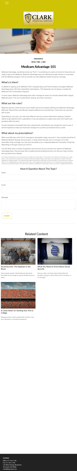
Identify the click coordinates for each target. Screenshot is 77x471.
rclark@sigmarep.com (10, 469)
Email (4, 185)
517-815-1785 (11, 461)
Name (4, 172)
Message (5, 197)
